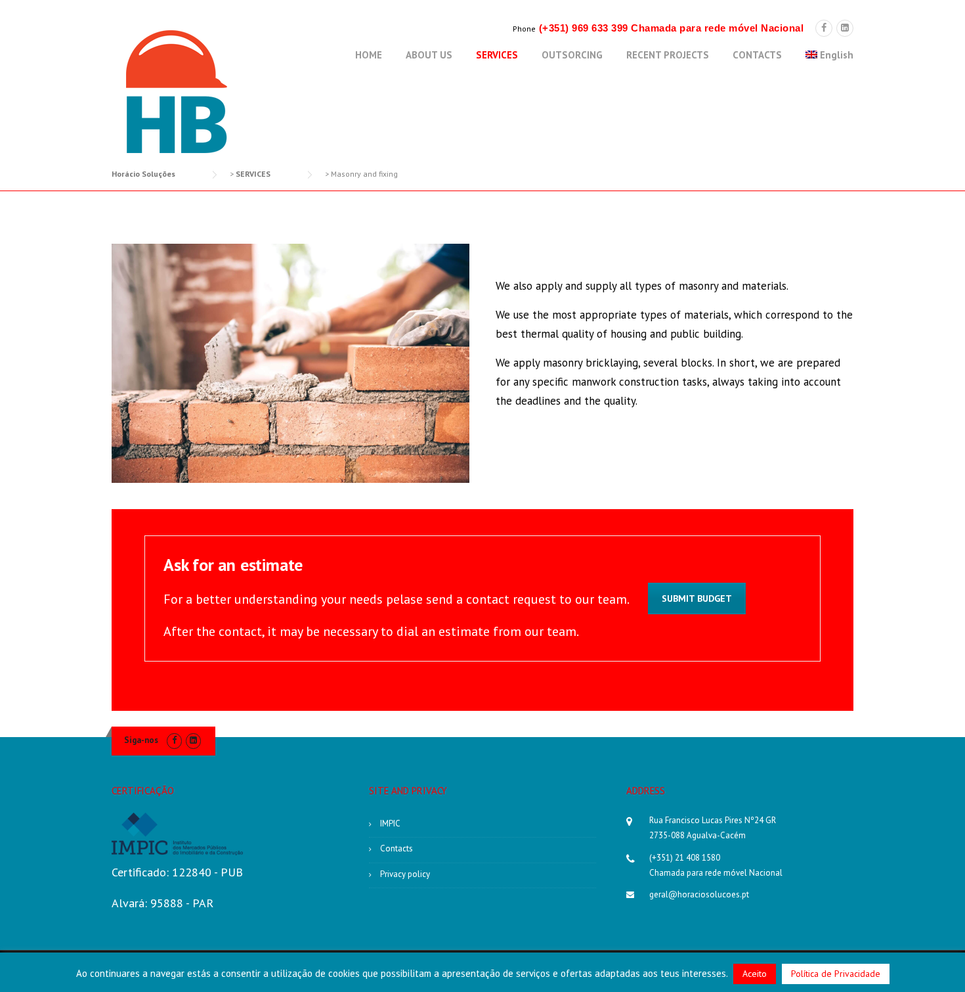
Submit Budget (697, 598)
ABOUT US (429, 55)
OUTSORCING (572, 55)
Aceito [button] (754, 974)
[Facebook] (823, 28)
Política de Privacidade (835, 974)
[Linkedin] (844, 28)
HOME (368, 55)
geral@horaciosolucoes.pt (699, 894)
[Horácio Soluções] (177, 91)
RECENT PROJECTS (667, 55)
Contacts (396, 848)
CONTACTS (757, 55)
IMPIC (390, 823)
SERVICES (497, 55)
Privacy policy (405, 874)
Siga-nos (141, 740)
